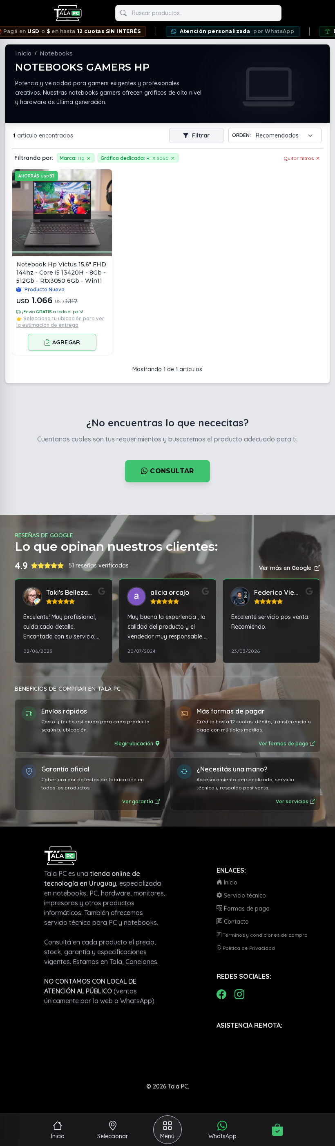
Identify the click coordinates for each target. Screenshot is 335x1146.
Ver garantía (137, 801)
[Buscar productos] (123, 13)
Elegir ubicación (133, 743)
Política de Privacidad (248, 948)
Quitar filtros (299, 158)
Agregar (66, 342)
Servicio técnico (244, 895)
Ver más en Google (285, 568)
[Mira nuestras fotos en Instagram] (239, 994)
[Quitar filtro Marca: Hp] (89, 158)
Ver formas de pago (283, 743)
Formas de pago (246, 908)
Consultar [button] (171, 471)
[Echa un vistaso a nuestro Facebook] (221, 994)
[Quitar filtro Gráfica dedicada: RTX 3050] (173, 158)
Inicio (23, 53)
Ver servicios (292, 801)
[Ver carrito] (277, 1129)
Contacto (235, 921)
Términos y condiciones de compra (264, 935)
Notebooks (56, 53)
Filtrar (200, 135)
